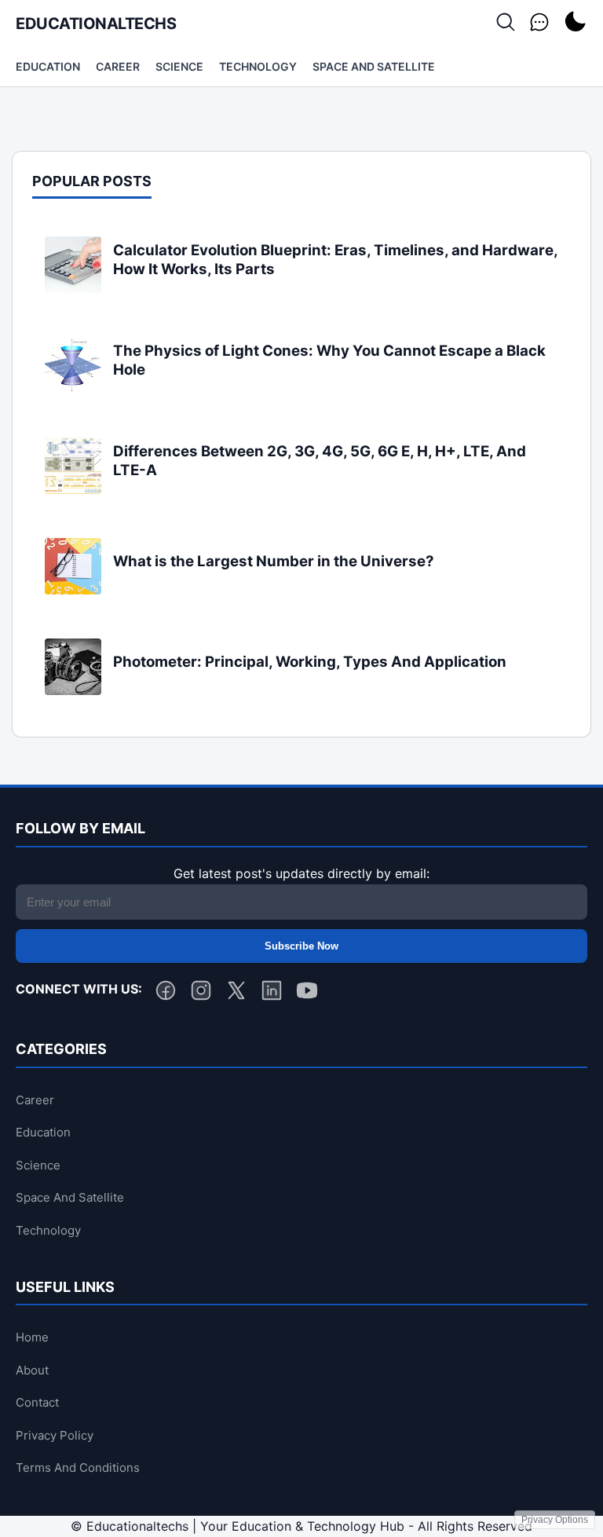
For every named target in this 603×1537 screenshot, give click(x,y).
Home (32, 1337)
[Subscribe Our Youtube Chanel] (307, 993)
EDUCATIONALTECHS (96, 23)
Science (179, 66)
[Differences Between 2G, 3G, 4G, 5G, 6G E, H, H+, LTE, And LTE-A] (73, 489)
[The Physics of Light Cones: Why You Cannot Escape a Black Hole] (73, 389)
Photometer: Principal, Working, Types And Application (309, 662)
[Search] (506, 23)
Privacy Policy (54, 1435)
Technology (258, 66)
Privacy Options (554, 1519)
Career (118, 66)
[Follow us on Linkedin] (271, 993)
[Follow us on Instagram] (201, 993)
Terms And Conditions (78, 1467)
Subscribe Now (301, 946)
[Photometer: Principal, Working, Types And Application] (73, 690)
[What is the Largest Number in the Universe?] (73, 590)
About (32, 1370)
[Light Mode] (574, 23)
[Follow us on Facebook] (165, 993)
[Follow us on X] (236, 993)
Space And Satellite (373, 66)
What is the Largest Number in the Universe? (273, 561)
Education (48, 66)
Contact (37, 1402)
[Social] (539, 23)
